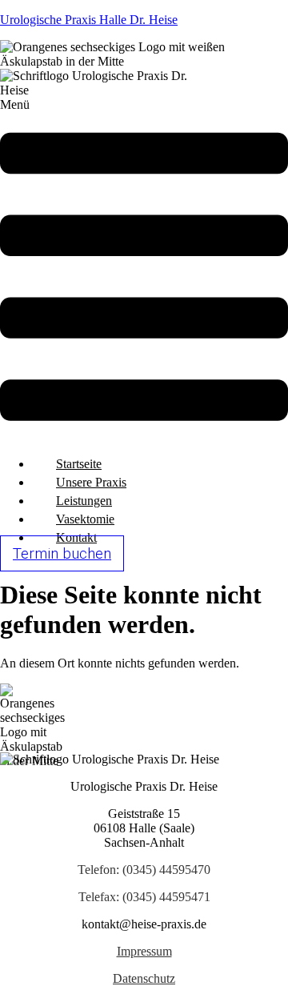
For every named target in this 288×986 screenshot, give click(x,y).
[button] (144, 271)
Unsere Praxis (91, 482)
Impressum (144, 951)
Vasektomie (85, 519)
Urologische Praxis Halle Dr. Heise (89, 19)
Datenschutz (144, 978)
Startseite (79, 464)
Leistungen (84, 500)
